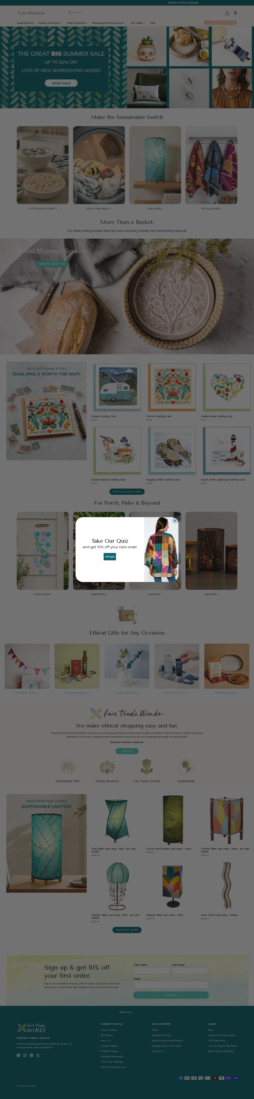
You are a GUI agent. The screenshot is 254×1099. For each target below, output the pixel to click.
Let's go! (110, 556)
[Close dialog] (175, 520)
